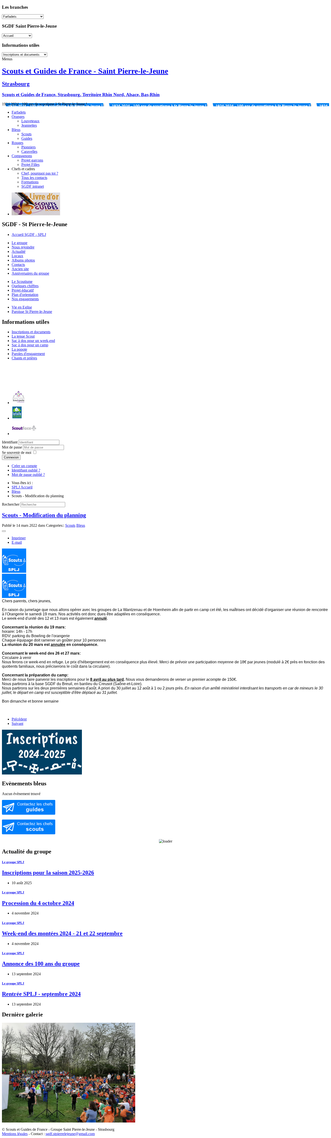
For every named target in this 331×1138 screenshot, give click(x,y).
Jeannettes (29, 125)
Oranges (18, 117)
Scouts (26, 134)
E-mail (17, 542)
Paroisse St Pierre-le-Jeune (32, 312)
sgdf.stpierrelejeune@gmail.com (70, 1134)
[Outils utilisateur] (4, 531)
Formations (30, 182)
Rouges (17, 143)
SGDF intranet (32, 186)
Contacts (18, 265)
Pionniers (28, 147)
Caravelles (29, 151)
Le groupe (19, 243)
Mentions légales (15, 1134)
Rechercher (10, 504)
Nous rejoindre (23, 247)
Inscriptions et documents (31, 332)
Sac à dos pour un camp (30, 345)
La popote (19, 349)
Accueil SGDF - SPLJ (29, 234)
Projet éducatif (23, 290)
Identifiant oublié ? (26, 470)
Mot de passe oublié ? (28, 474)
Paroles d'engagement (28, 354)
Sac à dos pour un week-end (33, 341)
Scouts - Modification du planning (44, 515)
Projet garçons (32, 160)
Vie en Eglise (22, 307)
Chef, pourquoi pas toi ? (39, 173)
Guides (26, 138)
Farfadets (19, 112)
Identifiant (9, 442)
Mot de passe (12, 447)
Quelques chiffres (25, 286)
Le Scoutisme (22, 281)
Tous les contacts (34, 178)
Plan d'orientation (25, 295)
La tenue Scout (23, 336)
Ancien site (20, 269)
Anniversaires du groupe (30, 273)
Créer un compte (24, 466)
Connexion (11, 457)
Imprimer (19, 538)
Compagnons (22, 156)
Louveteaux (30, 121)
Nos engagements (25, 299)
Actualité (18, 251)
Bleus (16, 130)
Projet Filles (30, 165)
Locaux (17, 256)
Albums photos (23, 260)
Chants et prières (24, 358)
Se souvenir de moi (16, 452)
